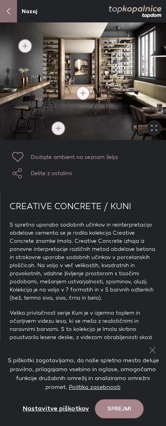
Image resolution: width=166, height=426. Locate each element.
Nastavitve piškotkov (56, 408)
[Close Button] (152, 350)
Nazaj (29, 11)
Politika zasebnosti (94, 386)
